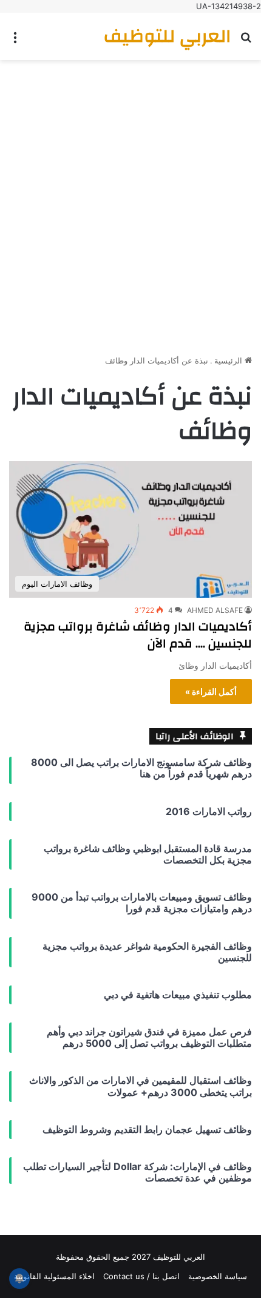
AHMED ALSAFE (215, 610)
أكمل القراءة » (211, 691)
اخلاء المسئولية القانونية (54, 1276)
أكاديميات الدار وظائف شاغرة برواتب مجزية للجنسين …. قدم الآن (138, 635)
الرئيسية (229, 360)
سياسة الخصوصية (217, 1276)
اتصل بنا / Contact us (141, 1276)
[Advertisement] (130, 202)
